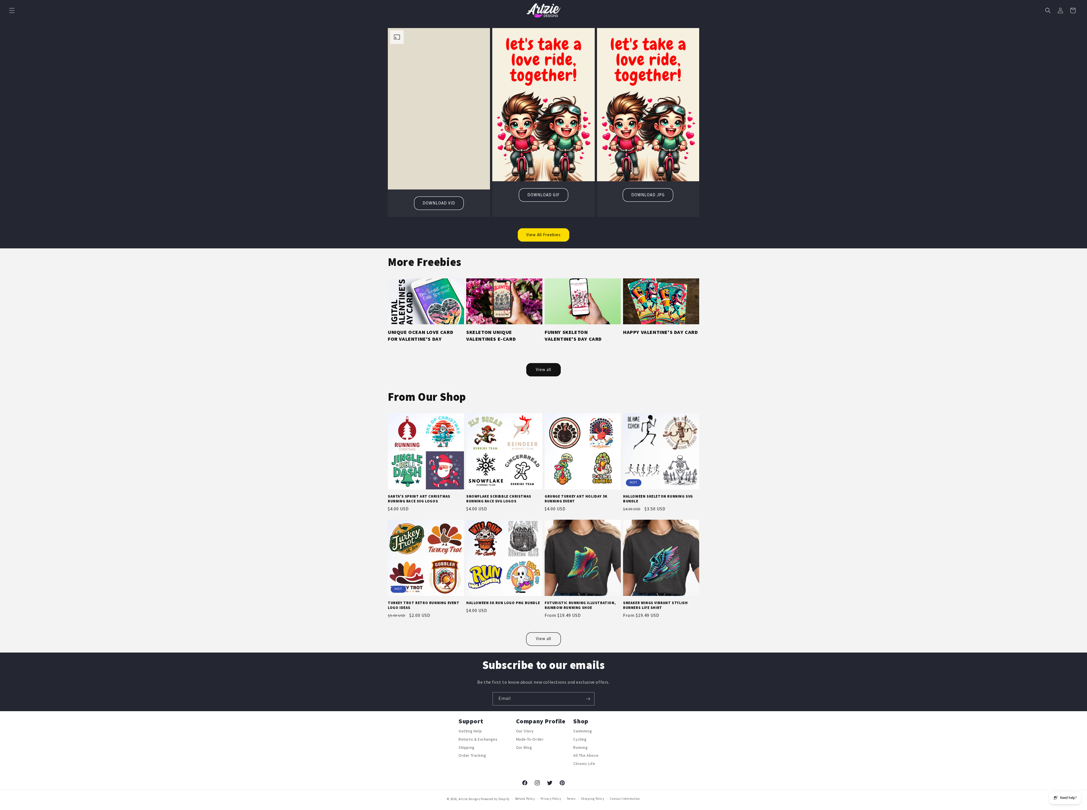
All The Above (585, 755)
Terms (571, 799)
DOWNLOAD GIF (543, 195)
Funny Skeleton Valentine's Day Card (573, 335)
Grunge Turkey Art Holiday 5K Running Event (576, 499)
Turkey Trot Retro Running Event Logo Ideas (423, 605)
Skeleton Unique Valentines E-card (491, 335)
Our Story (525, 732)
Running (580, 747)
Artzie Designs (469, 799)
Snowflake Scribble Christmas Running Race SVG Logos (498, 499)
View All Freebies (543, 235)
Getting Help (470, 732)
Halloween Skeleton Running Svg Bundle (658, 499)
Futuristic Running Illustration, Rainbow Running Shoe (580, 605)
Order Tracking (472, 755)
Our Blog (524, 747)
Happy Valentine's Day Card (660, 332)
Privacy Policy (551, 799)
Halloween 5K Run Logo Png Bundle (503, 603)
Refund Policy (525, 799)
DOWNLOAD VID (439, 203)
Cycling (580, 739)
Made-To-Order (530, 739)
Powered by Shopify (495, 799)
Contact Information (625, 799)
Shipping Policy (592, 799)
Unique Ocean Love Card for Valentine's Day (420, 335)
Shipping (467, 747)
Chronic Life (584, 763)
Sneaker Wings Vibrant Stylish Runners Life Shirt (655, 605)
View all (543, 369)
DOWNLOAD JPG (648, 195)
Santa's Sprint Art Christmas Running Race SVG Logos (419, 499)
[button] (12, 10)
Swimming (582, 732)
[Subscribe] (588, 698)
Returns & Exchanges (478, 739)
